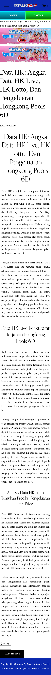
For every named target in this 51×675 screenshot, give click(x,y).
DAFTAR (38, 15)
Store (2, 21)
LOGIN (13, 15)
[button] (12, 654)
